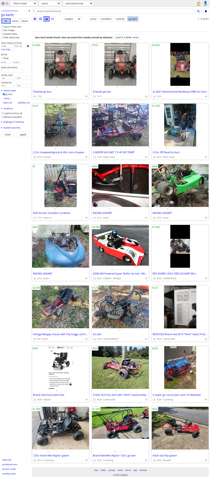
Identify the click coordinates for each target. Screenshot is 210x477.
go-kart (8, 94)
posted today (10, 33)
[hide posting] (86, 96)
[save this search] (206, 11)
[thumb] (41, 18)
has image (9, 30)
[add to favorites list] (35, 96)
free (6, 58)
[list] (35, 18)
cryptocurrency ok (13, 113)
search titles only (12, 26)
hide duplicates (12, 37)
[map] (52, 18)
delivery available (13, 116)
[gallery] (47, 18)
